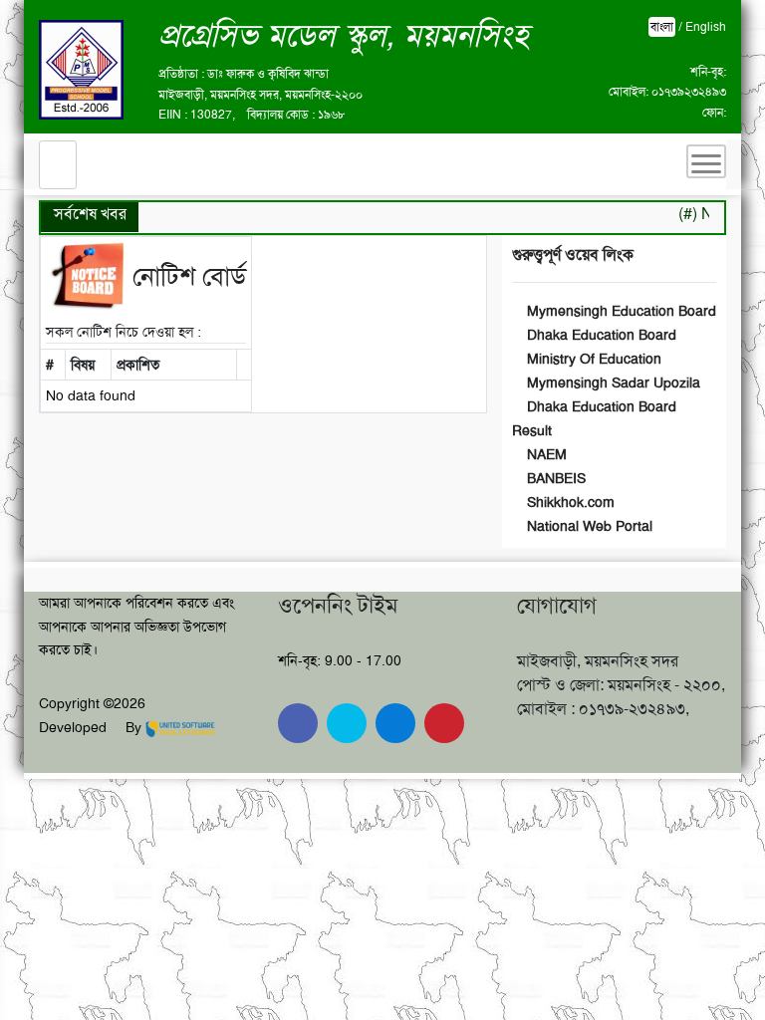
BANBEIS (554, 478)
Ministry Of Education (592, 359)
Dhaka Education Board (599, 335)
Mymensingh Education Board (619, 311)
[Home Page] (58, 164)
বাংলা (661, 27)
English (705, 27)
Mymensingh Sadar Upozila (611, 382)
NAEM (545, 454)
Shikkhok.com (569, 502)
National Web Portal (587, 526)
